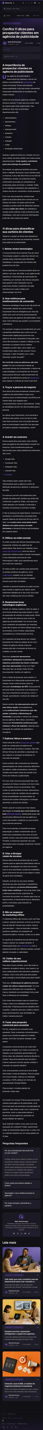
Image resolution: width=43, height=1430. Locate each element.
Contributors (11, 1423)
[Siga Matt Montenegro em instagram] (17, 1233)
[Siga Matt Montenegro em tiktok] (29, 1233)
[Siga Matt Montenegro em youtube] (25, 1233)
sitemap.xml (12, 1414)
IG (3, 1427)
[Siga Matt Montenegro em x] (21, 1233)
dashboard (34, 378)
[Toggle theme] (39, 2)
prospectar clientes (28, 742)
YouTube (8, 474)
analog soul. (13, 1418)
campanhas (28, 82)
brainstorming (25, 946)
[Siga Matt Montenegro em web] (14, 1233)
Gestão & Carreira (12, 23)
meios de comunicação (12, 551)
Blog (3, 1423)
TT (16, 1427)
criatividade (7, 575)
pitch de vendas (14, 814)
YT (11, 1427)
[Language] (34, 2)
